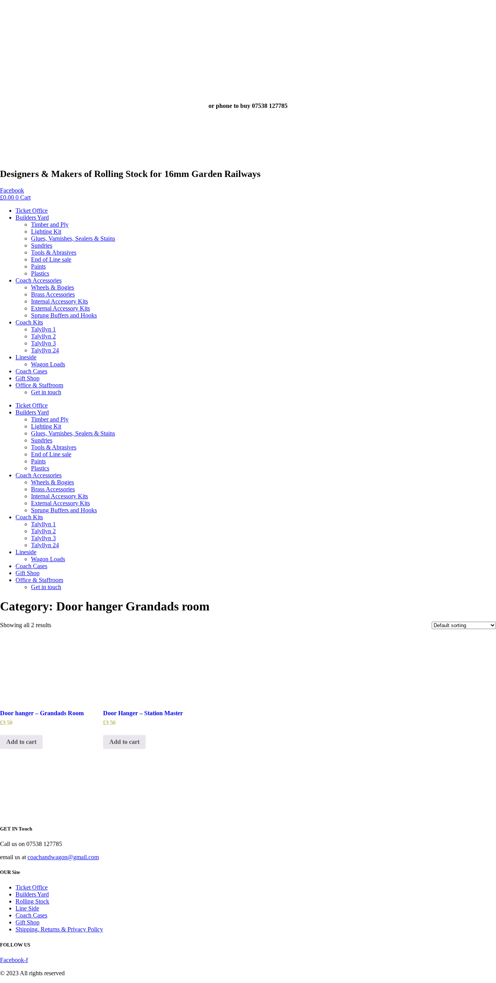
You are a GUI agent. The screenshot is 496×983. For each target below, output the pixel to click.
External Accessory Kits (60, 308)
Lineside (26, 357)
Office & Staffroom (39, 385)
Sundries (41, 245)
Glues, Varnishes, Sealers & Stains (73, 238)
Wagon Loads (48, 364)
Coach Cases (31, 371)
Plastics (40, 273)
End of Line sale (51, 259)
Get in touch (46, 392)
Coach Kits (29, 322)
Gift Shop (28, 378)
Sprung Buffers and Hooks (64, 315)
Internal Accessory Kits (59, 301)
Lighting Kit (46, 231)
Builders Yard (32, 217)
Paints (38, 266)
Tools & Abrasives (53, 252)
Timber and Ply (50, 224)
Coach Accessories (39, 280)
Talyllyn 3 (43, 343)
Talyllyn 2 (43, 336)
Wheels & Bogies (52, 287)
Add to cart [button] (21, 742)
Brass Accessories (53, 294)
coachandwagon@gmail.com (63, 857)
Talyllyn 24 (45, 350)
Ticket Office (32, 210)
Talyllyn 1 (43, 329)
